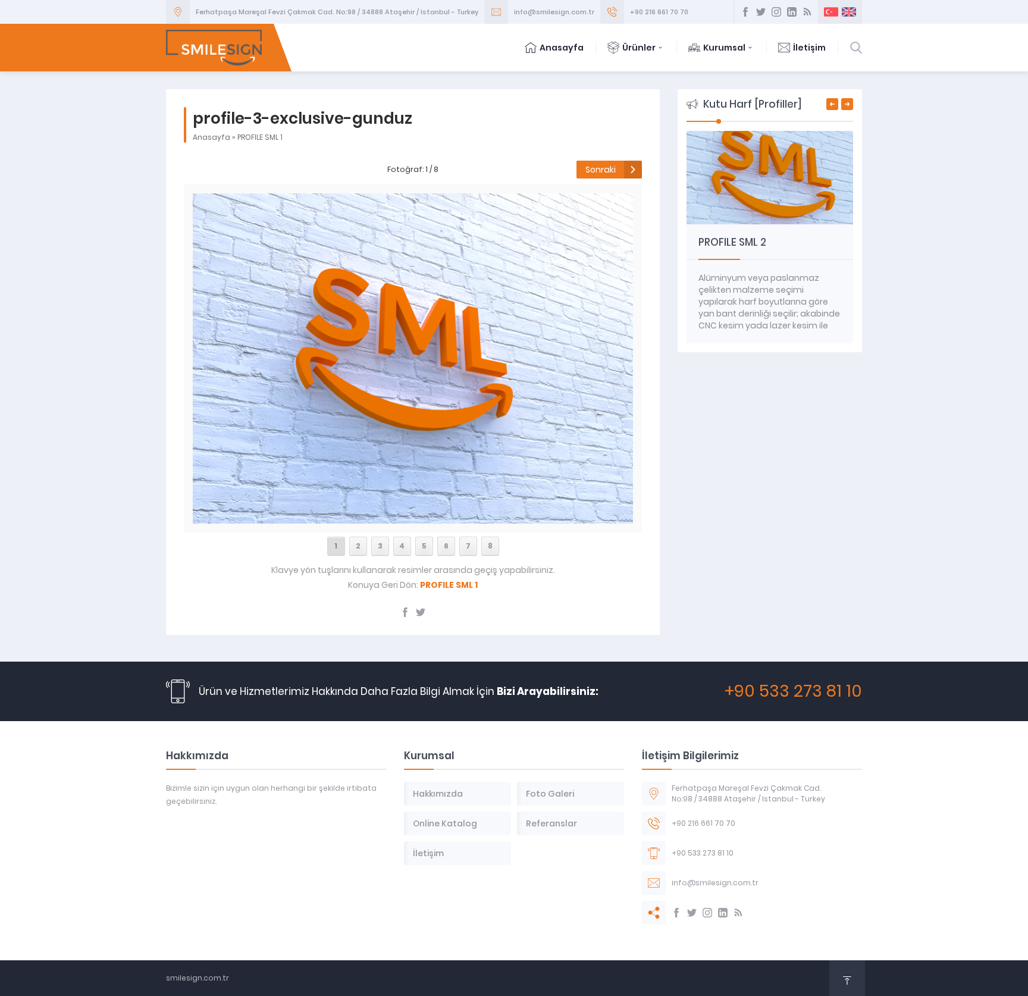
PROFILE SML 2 (732, 242)
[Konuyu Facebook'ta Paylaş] (405, 612)
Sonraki (600, 170)
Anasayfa (562, 48)
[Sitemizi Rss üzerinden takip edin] (807, 12)
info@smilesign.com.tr (554, 12)
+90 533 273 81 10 (793, 691)
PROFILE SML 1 (260, 137)
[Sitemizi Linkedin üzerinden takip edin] (792, 12)
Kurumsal (724, 48)
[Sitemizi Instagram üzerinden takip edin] (776, 12)
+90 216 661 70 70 (659, 12)
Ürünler (639, 48)
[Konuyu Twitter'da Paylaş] (420, 612)
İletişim (809, 48)
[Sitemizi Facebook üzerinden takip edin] (745, 12)
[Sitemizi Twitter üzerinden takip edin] (761, 12)
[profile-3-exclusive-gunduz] (412, 517)
